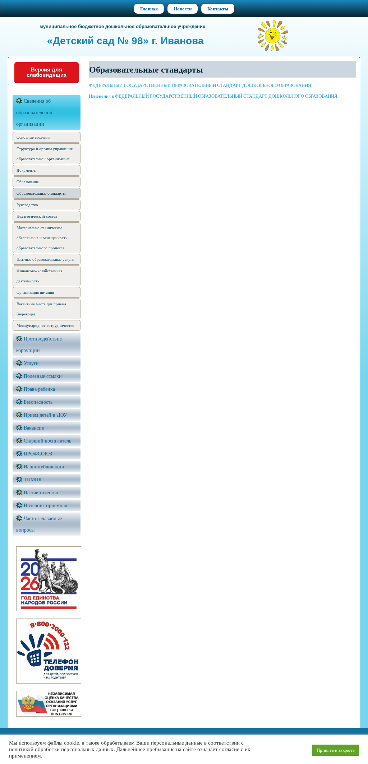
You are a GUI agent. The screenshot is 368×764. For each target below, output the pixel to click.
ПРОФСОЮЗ (38, 453)
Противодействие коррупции (39, 344)
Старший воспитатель (47, 440)
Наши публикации (44, 466)
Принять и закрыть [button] (336, 750)
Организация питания (35, 292)
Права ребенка (39, 388)
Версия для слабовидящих (46, 72)
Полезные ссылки (43, 375)
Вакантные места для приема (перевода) (41, 308)
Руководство (27, 204)
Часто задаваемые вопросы (39, 524)
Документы (26, 170)
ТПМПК (33, 479)
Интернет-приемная (45, 505)
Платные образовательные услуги (45, 259)
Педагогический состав (37, 216)
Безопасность (38, 401)
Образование (28, 181)
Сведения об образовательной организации (34, 112)
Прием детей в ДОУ (45, 414)
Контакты (217, 8)
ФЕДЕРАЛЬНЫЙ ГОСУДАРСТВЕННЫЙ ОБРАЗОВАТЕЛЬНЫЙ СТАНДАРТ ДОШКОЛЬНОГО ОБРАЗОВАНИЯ (201, 85)
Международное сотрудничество (45, 325)
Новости (183, 8)
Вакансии (34, 427)
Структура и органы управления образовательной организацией (45, 153)
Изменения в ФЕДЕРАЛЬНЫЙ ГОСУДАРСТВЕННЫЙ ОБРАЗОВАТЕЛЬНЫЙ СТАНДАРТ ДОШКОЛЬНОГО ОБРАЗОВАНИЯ (213, 96)
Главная (149, 8)
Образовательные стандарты (41, 193)
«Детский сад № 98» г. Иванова (125, 40)
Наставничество (41, 492)
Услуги (31, 363)
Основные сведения (33, 137)
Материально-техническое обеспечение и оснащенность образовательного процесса (42, 237)
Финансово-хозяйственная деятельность (39, 275)
